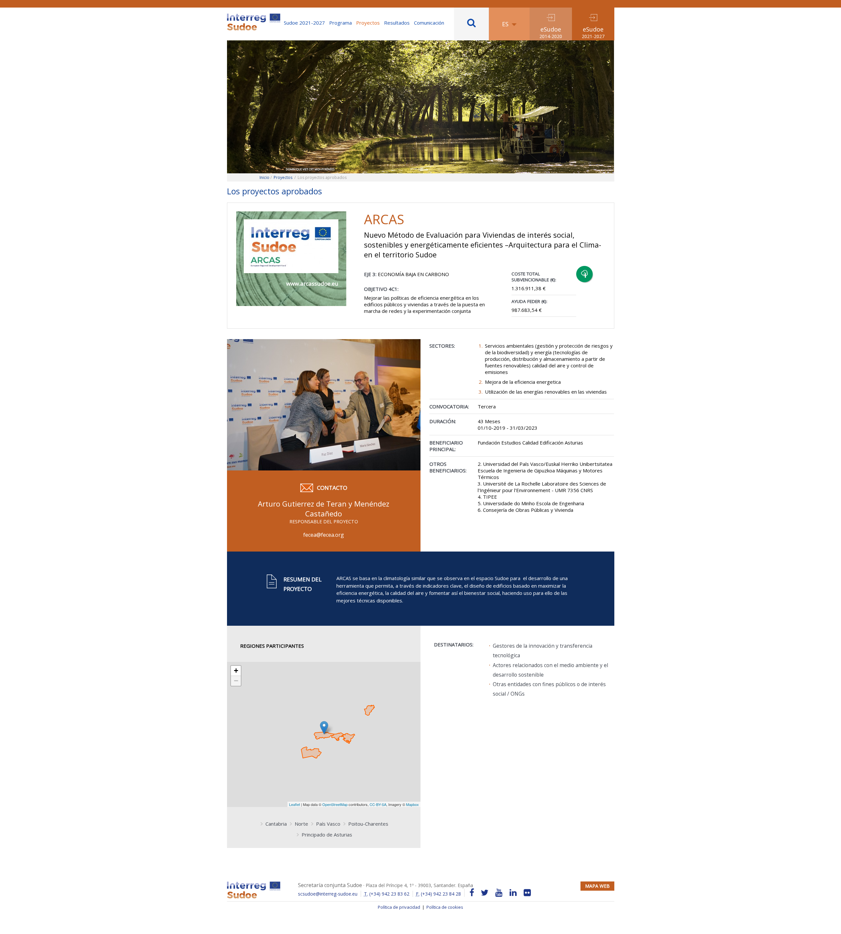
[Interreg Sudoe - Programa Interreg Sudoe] (253, 15)
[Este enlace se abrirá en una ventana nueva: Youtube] (499, 893)
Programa (340, 22)
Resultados (397, 22)
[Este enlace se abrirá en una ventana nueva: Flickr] (527, 893)
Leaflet (294, 804)
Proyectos (368, 22)
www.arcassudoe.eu (312, 283)
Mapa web (597, 886)
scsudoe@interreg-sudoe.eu (327, 894)
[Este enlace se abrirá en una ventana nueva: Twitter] (484, 893)
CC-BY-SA (378, 804)
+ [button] (236, 670)
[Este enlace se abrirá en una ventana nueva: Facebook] (471, 893)
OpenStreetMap (335, 804)
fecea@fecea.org (323, 534)
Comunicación (429, 22)
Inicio (264, 177)
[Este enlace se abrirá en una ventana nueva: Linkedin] (513, 893)
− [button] (236, 681)
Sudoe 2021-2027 (304, 22)
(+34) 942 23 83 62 (386, 894)
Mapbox (412, 804)
